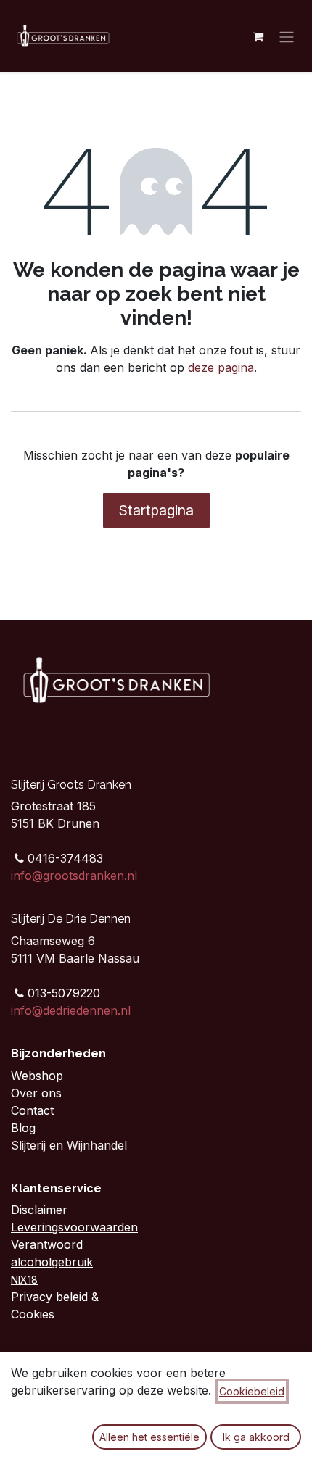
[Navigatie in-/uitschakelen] (286, 36)
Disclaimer (39, 1209)
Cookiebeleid (251, 1391)
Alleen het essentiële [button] (149, 1437)
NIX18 (24, 1279)
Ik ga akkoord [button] (256, 1437)
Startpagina (156, 510)
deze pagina (221, 367)
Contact (34, 1110)
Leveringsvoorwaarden (74, 1227)
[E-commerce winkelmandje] (257, 36)
